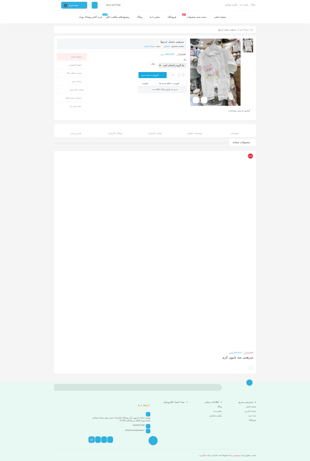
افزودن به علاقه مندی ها (169, 83)
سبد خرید (252, 415)
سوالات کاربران (115, 133)
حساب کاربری (250, 411)
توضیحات (234, 133)
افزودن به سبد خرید (150, 75)
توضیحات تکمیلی (194, 133)
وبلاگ (253, 5)
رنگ (185, 60)
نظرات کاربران (155, 133)
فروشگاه (252, 420)
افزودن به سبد (250, 368)
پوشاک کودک (243, 30)
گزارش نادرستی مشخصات (239, 110)
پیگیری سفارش (231, 5)
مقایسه (145, 83)
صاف (153, 64)
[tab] (234, 131)
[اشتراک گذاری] (204, 100)
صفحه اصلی (251, 407)
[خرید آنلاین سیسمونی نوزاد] (245, 17)
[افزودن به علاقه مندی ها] (239, 368)
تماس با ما (244, 5)
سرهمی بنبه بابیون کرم (237, 357)
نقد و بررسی (75, 133)
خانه (251, 30)
